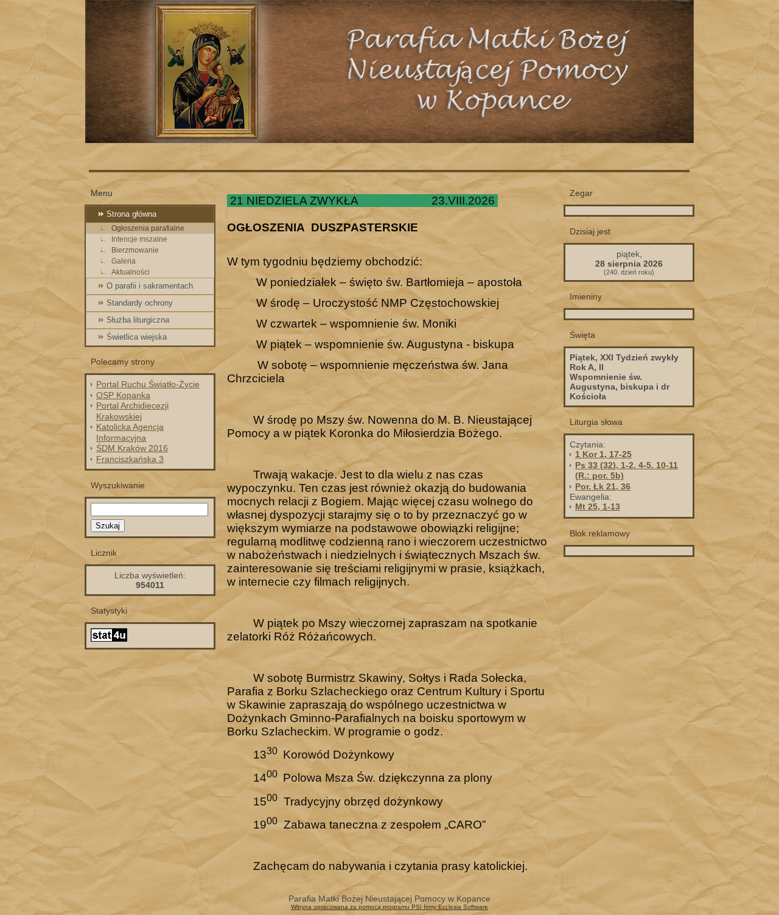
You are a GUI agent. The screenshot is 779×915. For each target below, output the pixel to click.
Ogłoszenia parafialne (147, 228)
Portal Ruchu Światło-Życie (148, 384)
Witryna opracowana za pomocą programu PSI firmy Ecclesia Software (389, 906)
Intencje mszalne (139, 239)
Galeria (123, 261)
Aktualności (130, 272)
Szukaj (108, 525)
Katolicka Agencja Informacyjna (130, 432)
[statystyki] (109, 638)
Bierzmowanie (135, 250)
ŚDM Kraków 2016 (132, 448)
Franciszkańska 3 (130, 459)
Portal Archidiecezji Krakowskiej (132, 411)
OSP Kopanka (123, 395)
